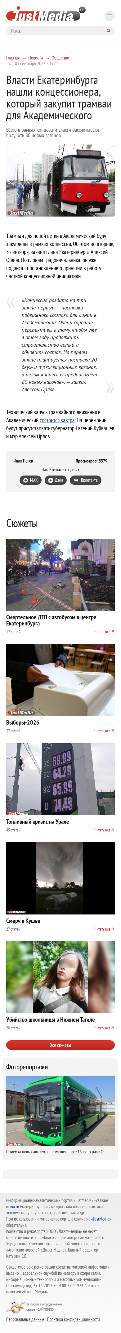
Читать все (102, 631)
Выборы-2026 (22, 722)
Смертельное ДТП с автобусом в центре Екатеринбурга (51, 620)
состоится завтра (57, 420)
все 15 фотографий (87, 1152)
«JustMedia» (101, 1219)
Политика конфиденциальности (73, 1319)
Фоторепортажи (27, 1067)
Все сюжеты (60, 1045)
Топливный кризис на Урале (37, 821)
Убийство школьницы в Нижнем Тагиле (50, 1019)
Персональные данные (25, 1319)
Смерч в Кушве (23, 921)
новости (12, 1206)
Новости (35, 57)
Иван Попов (23, 461)
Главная (13, 57)
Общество (60, 57)
